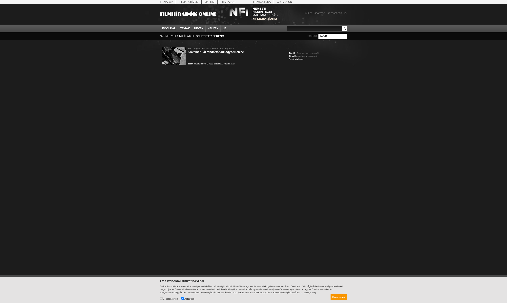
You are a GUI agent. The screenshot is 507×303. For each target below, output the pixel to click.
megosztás (228, 63)
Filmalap (166, 1)
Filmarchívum (188, 1)
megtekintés (197, 63)
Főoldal (169, 28)
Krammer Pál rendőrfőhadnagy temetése (216, 52)
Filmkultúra (262, 1)
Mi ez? (308, 13)
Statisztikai (189, 299)
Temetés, (301, 53)
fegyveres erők (312, 53)
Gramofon (284, 1)
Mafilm (209, 1)
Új (224, 28)
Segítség (319, 13)
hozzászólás (214, 63)
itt (301, 292)
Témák (185, 28)
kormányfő (312, 56)
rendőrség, (302, 56)
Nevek (198, 28)
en (345, 13)
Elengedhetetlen (170, 299)
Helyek (213, 28)
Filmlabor (228, 1)
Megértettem (338, 297)
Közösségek (335, 13)
